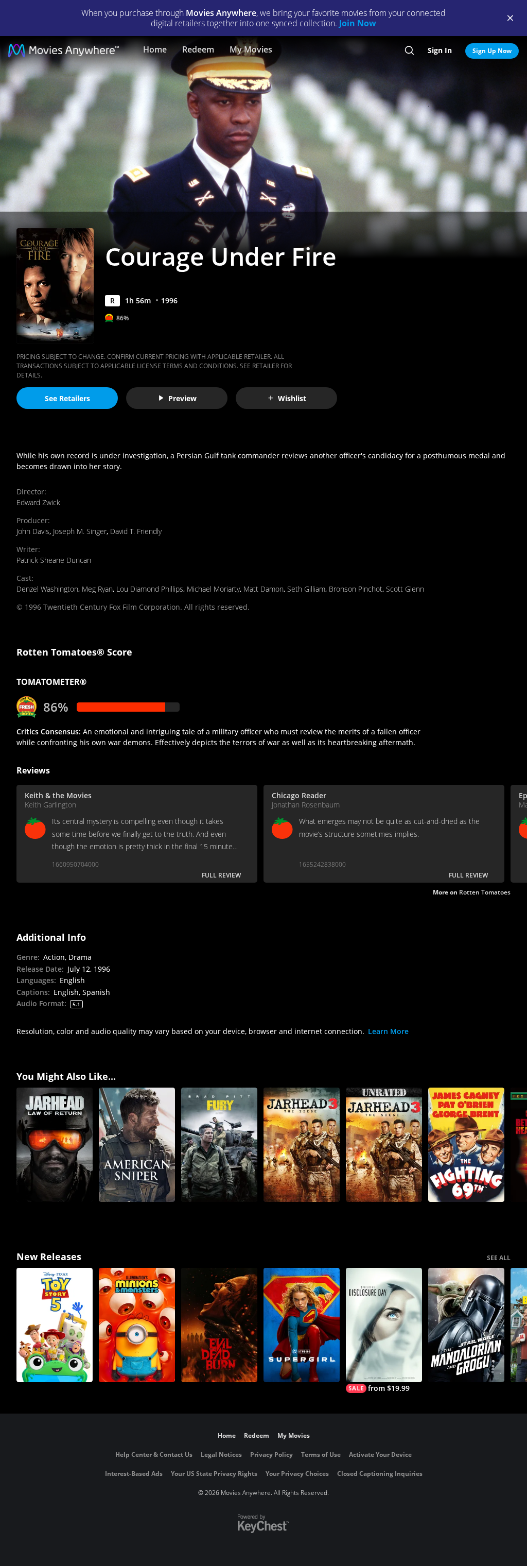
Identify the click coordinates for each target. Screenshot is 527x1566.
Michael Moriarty (213, 589)
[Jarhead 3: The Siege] (302, 1145)
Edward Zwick (38, 502)
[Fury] (219, 1145)
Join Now (357, 23)
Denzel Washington (47, 589)
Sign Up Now (492, 50)
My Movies (251, 49)
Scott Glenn (405, 589)
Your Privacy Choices (297, 1473)
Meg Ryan (97, 589)
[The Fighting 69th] (466, 1145)
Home (155, 49)
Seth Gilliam (306, 589)
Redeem (198, 49)
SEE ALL (499, 1257)
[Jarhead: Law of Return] (54, 1145)
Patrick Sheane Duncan (53, 560)
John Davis (32, 531)
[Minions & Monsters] (137, 1325)
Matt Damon (263, 589)
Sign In (440, 50)
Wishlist (292, 398)
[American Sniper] (137, 1145)
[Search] (409, 50)
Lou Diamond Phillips (149, 589)
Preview (182, 398)
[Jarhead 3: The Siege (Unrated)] (384, 1145)
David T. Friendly (136, 531)
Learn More (388, 1031)
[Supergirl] (302, 1325)
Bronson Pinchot (355, 589)
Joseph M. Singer (80, 531)
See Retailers (67, 398)
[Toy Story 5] (54, 1325)
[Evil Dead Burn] (219, 1325)
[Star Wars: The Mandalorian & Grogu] (466, 1325)
